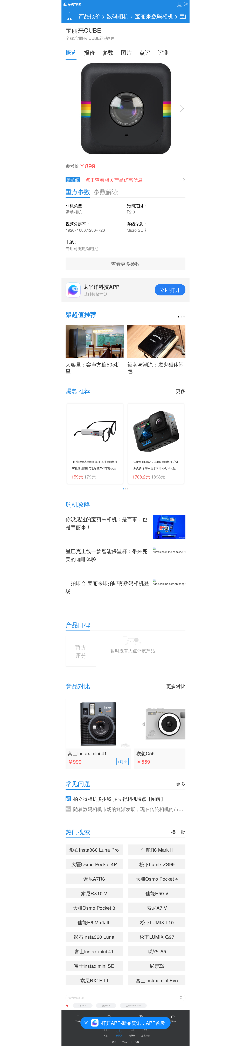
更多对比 (175, 686)
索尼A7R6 (94, 878)
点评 (144, 52)
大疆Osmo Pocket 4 (157, 878)
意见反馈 (145, 1035)
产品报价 (89, 16)
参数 (107, 52)
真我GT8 (106, 1005)
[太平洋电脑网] (77, 4)
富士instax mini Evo (157, 980)
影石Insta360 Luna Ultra (94, 937)
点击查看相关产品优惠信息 (114, 179)
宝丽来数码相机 (154, 16)
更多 (180, 391)
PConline (78, 1021)
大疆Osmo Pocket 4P (94, 864)
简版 (105, 1035)
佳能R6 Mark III (94, 922)
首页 (114, 1042)
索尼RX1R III (94, 980)
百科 (137, 1042)
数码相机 (118, 16)
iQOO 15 (83, 1005)
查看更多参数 (125, 263)
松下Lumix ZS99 (157, 864)
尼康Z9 (157, 965)
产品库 (125, 1042)
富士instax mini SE (94, 965)
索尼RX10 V (94, 893)
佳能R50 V (157, 893)
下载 (179, 4)
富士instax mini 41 (87, 753)
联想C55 (145, 753)
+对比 (122, 761)
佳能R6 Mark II (157, 849)
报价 (89, 52)
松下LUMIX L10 (157, 922)
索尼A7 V (157, 907)
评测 (163, 52)
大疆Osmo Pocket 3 (94, 907)
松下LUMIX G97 (157, 936)
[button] (178, 316)
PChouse (173, 1021)
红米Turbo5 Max (133, 1005)
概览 (71, 52)
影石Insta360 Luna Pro (94, 849)
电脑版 (132, 1035)
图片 (126, 52)
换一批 (178, 831)
